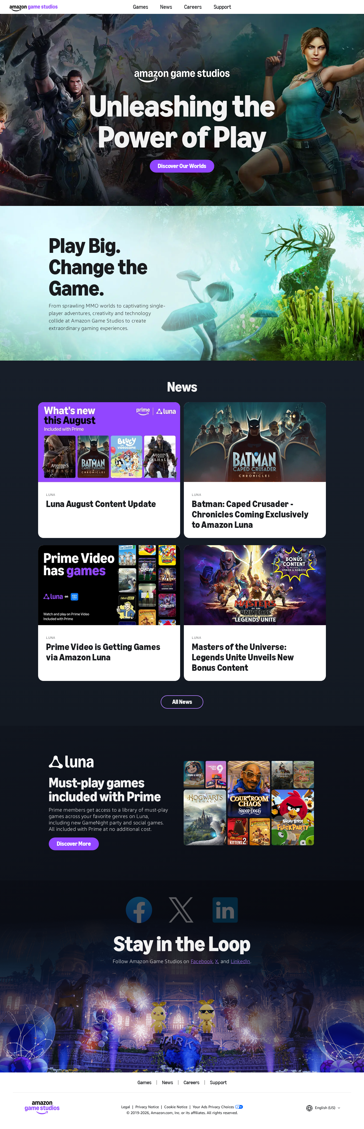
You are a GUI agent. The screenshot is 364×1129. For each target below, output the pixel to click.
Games (140, 7)
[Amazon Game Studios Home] (34, 8)
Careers (193, 7)
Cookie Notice (175, 1106)
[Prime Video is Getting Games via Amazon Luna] (109, 585)
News (166, 7)
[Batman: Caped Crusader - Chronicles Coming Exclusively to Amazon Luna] (255, 442)
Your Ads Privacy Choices (214, 1106)
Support (222, 7)
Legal (125, 1106)
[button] (323, 1108)
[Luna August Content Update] (109, 442)
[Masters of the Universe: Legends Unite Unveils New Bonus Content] (255, 585)
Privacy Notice (147, 1106)
